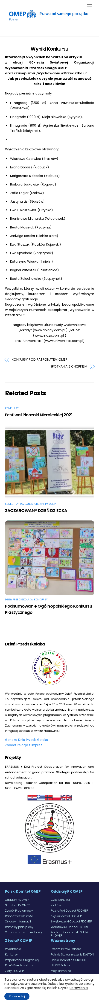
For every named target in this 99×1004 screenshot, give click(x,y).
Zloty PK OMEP (14, 971)
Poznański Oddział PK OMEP (38, 504)
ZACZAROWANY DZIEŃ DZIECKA (36, 510)
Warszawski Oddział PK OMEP (70, 927)
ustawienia (79, 988)
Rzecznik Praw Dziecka (66, 949)
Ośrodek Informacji (18, 921)
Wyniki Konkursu (49, 49)
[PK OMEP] (48, 21)
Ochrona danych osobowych (25, 932)
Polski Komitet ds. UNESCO (68, 960)
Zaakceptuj (17, 996)
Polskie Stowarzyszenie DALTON (72, 954)
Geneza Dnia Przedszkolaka (26, 740)
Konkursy (12, 408)
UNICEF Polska (60, 965)
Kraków (56, 905)
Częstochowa (60, 900)
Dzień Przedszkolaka (19, 599)
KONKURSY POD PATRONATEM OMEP (39, 359)
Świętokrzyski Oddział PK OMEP (71, 921)
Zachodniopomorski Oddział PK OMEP (70, 933)
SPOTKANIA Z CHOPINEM (68, 366)
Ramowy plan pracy (19, 927)
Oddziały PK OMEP (17, 900)
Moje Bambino (61, 971)
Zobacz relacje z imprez (23, 745)
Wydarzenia (13, 949)
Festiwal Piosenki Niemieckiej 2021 (39, 415)
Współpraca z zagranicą (22, 960)
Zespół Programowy (19, 911)
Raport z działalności (19, 916)
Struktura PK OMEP (17, 905)
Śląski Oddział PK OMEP (66, 916)
